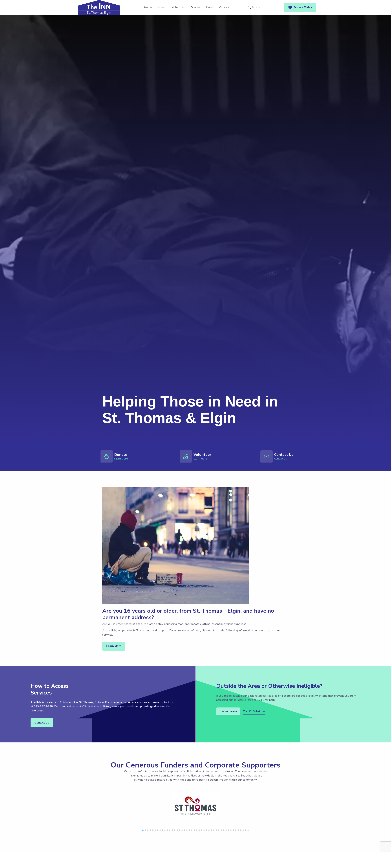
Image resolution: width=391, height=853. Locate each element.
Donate (195, 7)
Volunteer (178, 7)
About (162, 7)
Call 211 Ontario (228, 711)
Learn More (121, 458)
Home (148, 7)
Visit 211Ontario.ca (254, 711)
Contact (224, 7)
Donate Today (303, 7)
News (209, 7)
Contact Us (280, 458)
